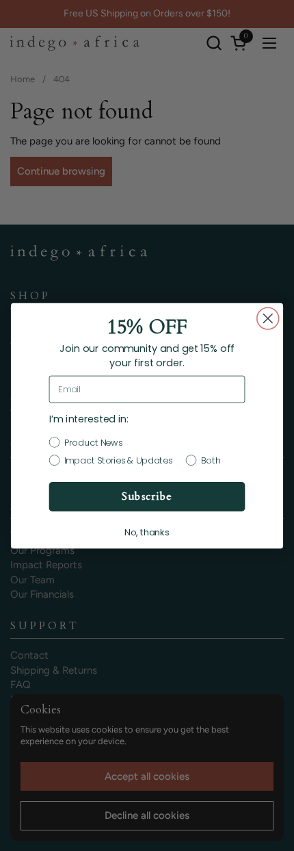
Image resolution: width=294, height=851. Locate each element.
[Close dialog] (268, 318)
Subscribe (147, 496)
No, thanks (146, 532)
